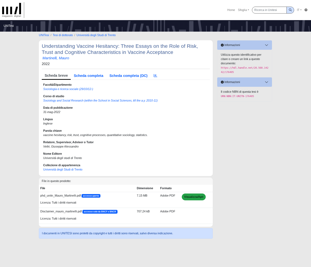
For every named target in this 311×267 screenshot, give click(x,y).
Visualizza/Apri (193, 196)
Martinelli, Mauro (55, 58)
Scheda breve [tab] (56, 75)
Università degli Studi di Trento (96, 35)
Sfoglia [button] (242, 9)
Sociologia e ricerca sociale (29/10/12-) (68, 89)
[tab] (155, 75)
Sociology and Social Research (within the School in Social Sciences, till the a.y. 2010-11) (100, 100)
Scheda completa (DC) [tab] (128, 76)
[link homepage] (13, 10)
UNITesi (44, 35)
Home (231, 9)
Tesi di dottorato (63, 35)
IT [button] (298, 9)
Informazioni (232, 45)
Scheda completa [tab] (88, 76)
